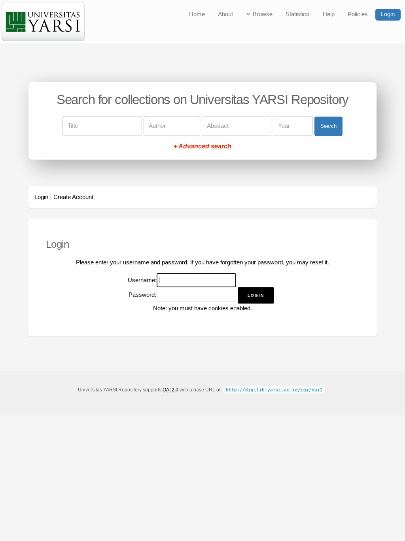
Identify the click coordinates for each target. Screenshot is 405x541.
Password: (142, 295)
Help (329, 14)
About (225, 14)
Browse (263, 14)
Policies (358, 14)
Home (197, 14)
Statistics (297, 14)
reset (316, 262)
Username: (142, 280)
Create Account (73, 197)
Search (328, 126)
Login (388, 14)
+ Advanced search (202, 146)
